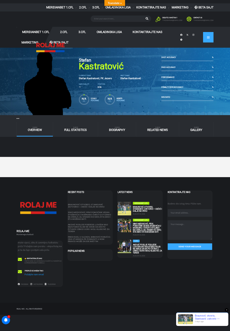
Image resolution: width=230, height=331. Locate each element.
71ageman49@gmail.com (172, 20)
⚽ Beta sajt (203, 7)
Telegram (51, 284)
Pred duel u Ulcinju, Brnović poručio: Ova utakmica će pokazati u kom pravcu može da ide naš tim (89, 239)
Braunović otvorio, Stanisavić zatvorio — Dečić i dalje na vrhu (86, 205)
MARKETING (180, 7)
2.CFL (83, 7)
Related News (157, 129)
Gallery (196, 129)
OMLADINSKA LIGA (118, 7)
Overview (35, 129)
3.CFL (96, 7)
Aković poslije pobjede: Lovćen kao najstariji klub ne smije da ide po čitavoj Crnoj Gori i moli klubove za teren (88, 228)
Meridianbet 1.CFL (59, 7)
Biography (117, 129)
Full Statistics (75, 129)
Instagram (38, 284)
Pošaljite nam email (34, 274)
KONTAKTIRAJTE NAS (151, 7)
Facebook (24, 284)
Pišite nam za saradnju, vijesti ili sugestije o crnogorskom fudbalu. (43, 262)
